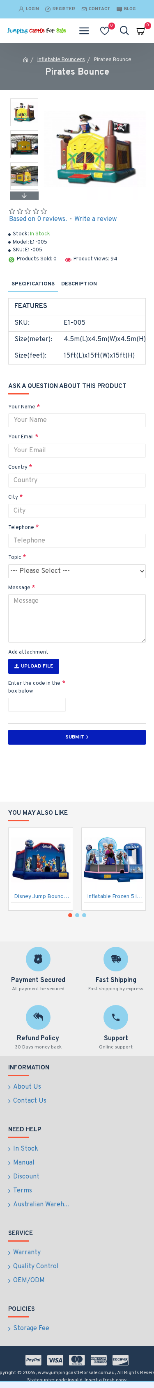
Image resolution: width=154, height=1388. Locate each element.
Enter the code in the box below (34, 687)
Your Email (21, 437)
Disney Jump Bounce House (42, 896)
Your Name (21, 407)
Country (18, 467)
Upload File (37, 666)
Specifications (33, 284)
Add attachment (28, 652)
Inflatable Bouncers (61, 60)
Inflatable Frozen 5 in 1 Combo (115, 896)
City (13, 497)
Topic (14, 557)
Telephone (21, 527)
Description (79, 284)
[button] (24, 100)
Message (19, 588)
